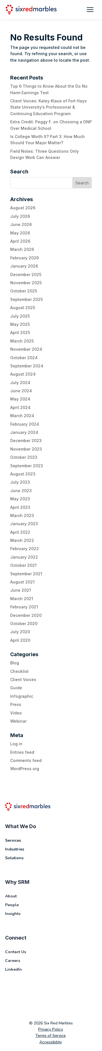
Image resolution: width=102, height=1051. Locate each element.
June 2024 (21, 390)
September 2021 (26, 573)
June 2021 (20, 590)
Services (13, 840)
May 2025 (20, 324)
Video (16, 712)
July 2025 (20, 316)
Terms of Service (50, 1035)
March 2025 (22, 341)
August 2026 (22, 207)
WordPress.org (24, 768)
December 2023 (26, 440)
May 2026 (20, 233)
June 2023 (21, 490)
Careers (12, 960)
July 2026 (20, 216)
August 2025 (22, 307)
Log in (16, 743)
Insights (12, 913)
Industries (14, 849)
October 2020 (23, 623)
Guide (16, 687)
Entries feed (22, 752)
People (12, 905)
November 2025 (26, 282)
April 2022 (20, 532)
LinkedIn (13, 969)
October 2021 (23, 565)
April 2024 (20, 407)
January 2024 (24, 432)
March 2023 (22, 515)
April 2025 (20, 332)
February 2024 (24, 424)
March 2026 (22, 249)
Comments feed (26, 760)
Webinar (18, 721)
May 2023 (20, 498)
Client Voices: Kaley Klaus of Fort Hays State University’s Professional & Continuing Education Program (48, 107)
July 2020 (20, 631)
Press (15, 704)
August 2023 (22, 473)
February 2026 (24, 257)
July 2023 (20, 482)
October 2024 (24, 357)
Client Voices (23, 679)
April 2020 (20, 640)
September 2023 (26, 465)
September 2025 (26, 299)
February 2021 (24, 606)
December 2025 (25, 274)
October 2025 (23, 290)
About (11, 896)
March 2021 (21, 598)
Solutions (14, 858)
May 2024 (20, 399)
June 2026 (21, 224)
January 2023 (24, 523)
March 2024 (22, 415)
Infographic (21, 696)
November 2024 (26, 349)
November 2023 (26, 449)
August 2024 (23, 374)
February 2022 (24, 548)
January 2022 (24, 557)
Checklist (19, 671)
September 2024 (26, 365)
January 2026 (24, 266)
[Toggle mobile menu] (90, 9)
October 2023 (23, 457)
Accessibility (50, 1042)
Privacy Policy (50, 1029)
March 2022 (22, 540)
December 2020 (26, 615)
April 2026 (20, 241)
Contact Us (15, 952)
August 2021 (22, 582)
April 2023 (20, 507)
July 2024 (20, 382)
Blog (14, 662)
